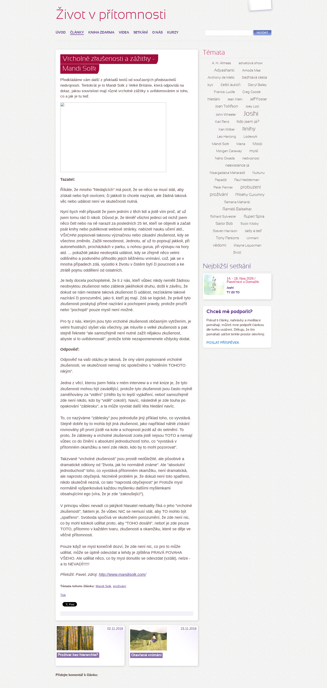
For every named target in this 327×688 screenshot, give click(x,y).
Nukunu (258, 173)
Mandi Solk (103, 586)
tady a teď (253, 231)
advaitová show (250, 63)
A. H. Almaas (221, 63)
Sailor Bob (224, 223)
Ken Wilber (227, 129)
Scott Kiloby (249, 223)
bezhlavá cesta (254, 77)
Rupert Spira (254, 216)
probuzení (250, 187)
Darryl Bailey (257, 85)
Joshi (251, 114)
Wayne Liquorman (247, 245)
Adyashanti (224, 70)
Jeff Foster (258, 99)
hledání (214, 99)
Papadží (221, 180)
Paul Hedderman (246, 180)
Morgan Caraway (229, 151)
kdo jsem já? (248, 122)
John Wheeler (226, 114)
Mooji (257, 144)
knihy (249, 129)
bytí (210, 85)
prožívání (119, 586)
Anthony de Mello (221, 77)
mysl (253, 151)
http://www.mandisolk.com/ (122, 574)
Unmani (252, 238)
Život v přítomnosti (111, 15)
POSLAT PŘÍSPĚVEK (222, 342)
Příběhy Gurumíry (249, 195)
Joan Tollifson (226, 106)
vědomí (219, 245)
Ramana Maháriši (237, 202)
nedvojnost (250, 158)
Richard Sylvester (223, 216)
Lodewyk (250, 136)
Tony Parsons (227, 238)
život (237, 252)
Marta (240, 144)
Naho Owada (225, 158)
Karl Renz (222, 121)
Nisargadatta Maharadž (227, 173)
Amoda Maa (251, 70)
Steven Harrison (225, 231)
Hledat (262, 33)
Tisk (63, 595)
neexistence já (237, 165)
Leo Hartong (226, 136)
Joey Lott (252, 106)
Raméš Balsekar (237, 209)
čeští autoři (230, 85)
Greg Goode (251, 92)
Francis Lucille (224, 92)
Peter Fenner (223, 187)
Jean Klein (235, 99)
